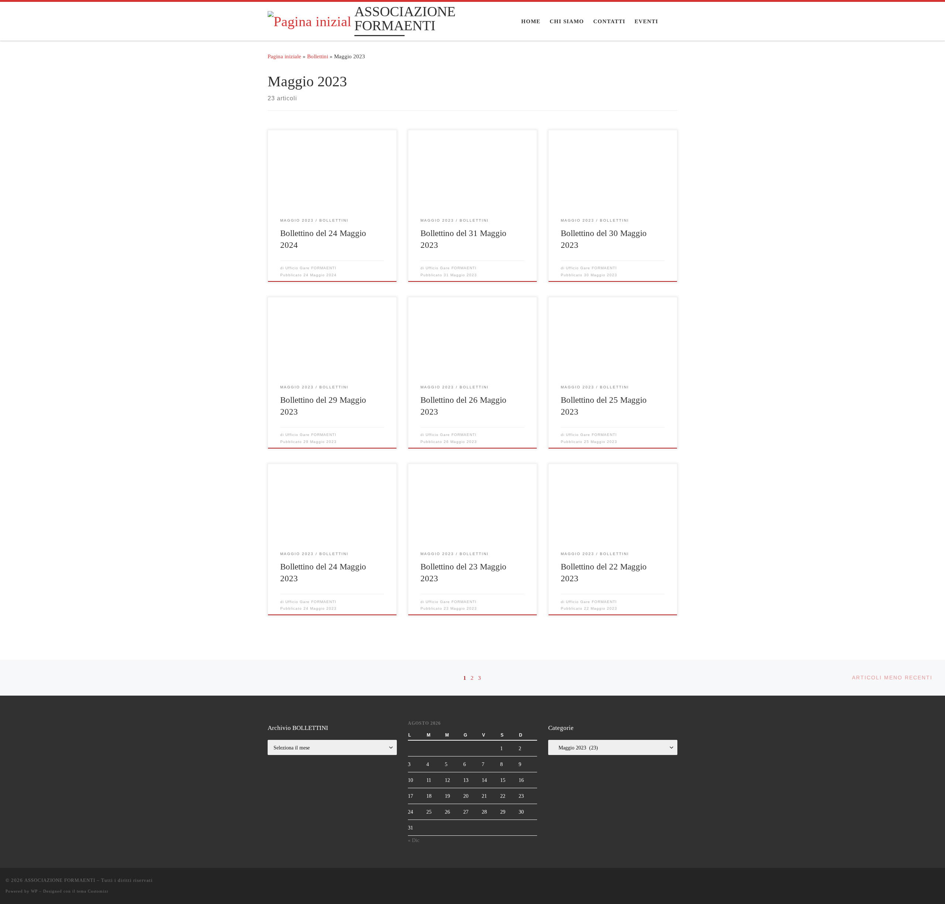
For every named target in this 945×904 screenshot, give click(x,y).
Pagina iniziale (284, 56)
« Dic (413, 840)
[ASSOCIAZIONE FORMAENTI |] (310, 20)
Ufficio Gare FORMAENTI (310, 268)
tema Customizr (93, 891)
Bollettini (317, 56)
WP (34, 891)
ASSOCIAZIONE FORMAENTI (59, 880)
